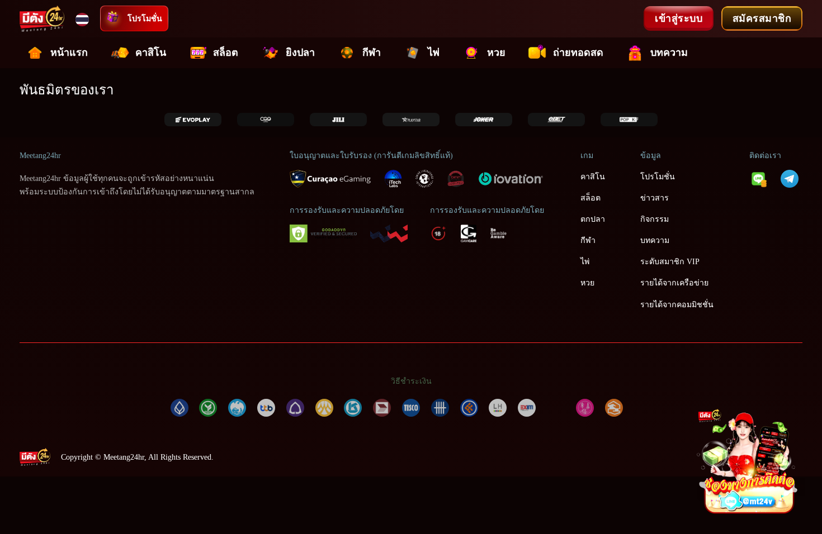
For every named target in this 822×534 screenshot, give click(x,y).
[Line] (758, 177)
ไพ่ (434, 52)
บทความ (669, 52)
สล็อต (225, 52)
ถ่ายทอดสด (578, 52)
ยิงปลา (300, 52)
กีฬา (371, 52)
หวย (496, 52)
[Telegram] (790, 177)
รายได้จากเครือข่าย (674, 282)
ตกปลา (592, 218)
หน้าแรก (69, 52)
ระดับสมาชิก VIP (670, 261)
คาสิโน (150, 52)
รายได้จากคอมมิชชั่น (677, 304)
